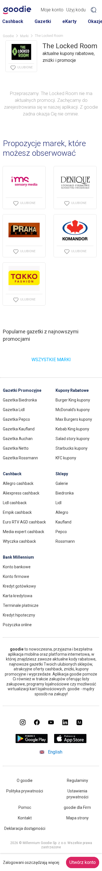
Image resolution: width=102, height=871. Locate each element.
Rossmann (65, 541)
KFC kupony (66, 458)
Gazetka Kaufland (19, 429)
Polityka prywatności (24, 791)
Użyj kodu (76, 9)
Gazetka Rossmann (20, 458)
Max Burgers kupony (74, 419)
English (55, 752)
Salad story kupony (73, 438)
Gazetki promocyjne (22, 390)
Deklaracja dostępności (24, 828)
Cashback (12, 21)
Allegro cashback (18, 483)
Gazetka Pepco (16, 419)
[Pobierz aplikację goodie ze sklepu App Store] (70, 741)
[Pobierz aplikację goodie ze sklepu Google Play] (31, 741)
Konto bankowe (17, 567)
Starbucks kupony (72, 448)
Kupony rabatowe (72, 390)
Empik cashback (17, 512)
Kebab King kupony (72, 429)
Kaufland (63, 522)
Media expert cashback (23, 531)
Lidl (58, 502)
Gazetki (43, 21)
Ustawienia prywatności (77, 794)
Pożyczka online (17, 624)
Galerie (62, 483)
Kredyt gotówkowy (19, 586)
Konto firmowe (16, 576)
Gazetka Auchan (18, 438)
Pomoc (24, 807)
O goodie (25, 780)
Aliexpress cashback (21, 493)
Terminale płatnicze (21, 605)
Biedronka (65, 493)
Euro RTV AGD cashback (24, 522)
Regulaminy (77, 780)
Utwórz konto (82, 862)
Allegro (62, 512)
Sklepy (62, 474)
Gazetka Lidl (14, 409)
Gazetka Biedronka (20, 400)
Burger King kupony (73, 400)
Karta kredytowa (17, 596)
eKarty (69, 21)
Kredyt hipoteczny (19, 615)
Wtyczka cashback (19, 541)
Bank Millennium (18, 557)
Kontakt (25, 818)
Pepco (61, 531)
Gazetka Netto (16, 448)
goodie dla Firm (77, 807)
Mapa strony (77, 818)
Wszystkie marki (51, 359)
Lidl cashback (15, 502)
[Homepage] (17, 10)
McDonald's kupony (73, 409)
